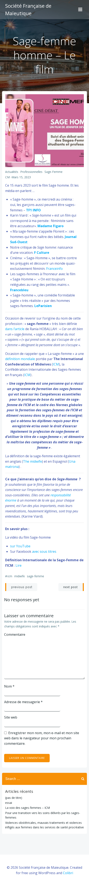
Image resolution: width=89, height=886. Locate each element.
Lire (19, 565)
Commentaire (14, 634)
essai (8, 803)
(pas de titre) (13, 798)
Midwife (19, 576)
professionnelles (31, 172)
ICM (56, 364)
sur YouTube (20, 546)
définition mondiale (20, 359)
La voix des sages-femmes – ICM (27, 808)
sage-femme (53, 172)
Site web (10, 717)
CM (7, 177)
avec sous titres (44, 551)
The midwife (32, 461)
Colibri (68, 873)
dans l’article (15, 329)
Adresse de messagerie (23, 702)
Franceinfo (54, 268)
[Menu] (80, 9)
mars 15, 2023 (21, 177)
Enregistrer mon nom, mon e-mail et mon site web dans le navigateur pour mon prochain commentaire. (41, 738)
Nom (9, 686)
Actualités (11, 172)
